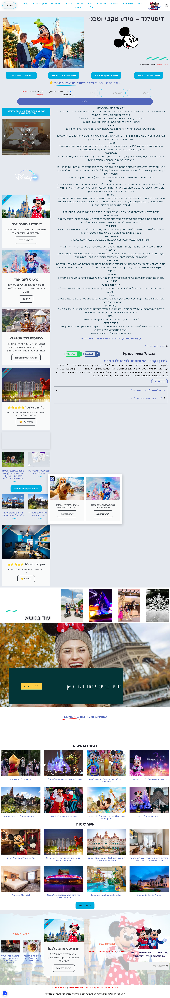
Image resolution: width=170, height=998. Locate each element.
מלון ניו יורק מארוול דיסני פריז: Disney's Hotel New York (63, 859)
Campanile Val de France (149, 895)
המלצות (57, 3)
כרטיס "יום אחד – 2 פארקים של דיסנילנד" (63, 779)
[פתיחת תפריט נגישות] (4, 993)
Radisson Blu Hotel (21, 895)
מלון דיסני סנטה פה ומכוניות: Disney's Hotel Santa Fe (63, 896)
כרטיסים (114, 3)
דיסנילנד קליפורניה (59, 987)
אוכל (70, 3)
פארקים (129, 3)
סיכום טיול (159, 65)
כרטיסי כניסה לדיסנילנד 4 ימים (21, 779)
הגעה (89, 3)
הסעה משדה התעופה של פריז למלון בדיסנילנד (13, 514)
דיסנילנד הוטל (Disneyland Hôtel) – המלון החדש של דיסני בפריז (106, 859)
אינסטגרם (92, 951)
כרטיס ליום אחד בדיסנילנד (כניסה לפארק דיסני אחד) (106, 780)
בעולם (92, 7)
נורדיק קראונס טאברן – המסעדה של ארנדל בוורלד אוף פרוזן (32, 958)
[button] (166, 5)
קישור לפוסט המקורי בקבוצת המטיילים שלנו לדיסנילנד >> (111, 338)
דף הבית (166, 65)
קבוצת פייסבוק (118, 951)
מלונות (102, 3)
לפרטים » (39, 476)
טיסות (25, 3)
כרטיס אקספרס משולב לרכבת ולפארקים (149, 779)
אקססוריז (77, 7)
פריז (86, 987)
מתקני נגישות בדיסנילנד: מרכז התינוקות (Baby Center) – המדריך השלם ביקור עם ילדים (13, 475)
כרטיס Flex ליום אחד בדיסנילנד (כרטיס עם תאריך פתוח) (106, 817)
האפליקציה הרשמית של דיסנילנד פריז (39, 472)
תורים (80, 3)
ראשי (139, 3)
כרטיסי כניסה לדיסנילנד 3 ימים (63, 816)
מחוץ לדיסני (41, 3)
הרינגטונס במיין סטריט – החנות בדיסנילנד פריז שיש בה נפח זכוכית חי (10, 959)
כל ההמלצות (159, 381)
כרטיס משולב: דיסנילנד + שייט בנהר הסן (39, 514)
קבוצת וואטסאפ (104, 951)
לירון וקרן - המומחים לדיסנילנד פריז (145, 398)
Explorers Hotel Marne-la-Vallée (106, 895)
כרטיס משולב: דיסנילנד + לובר (149, 816)
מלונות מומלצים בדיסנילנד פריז (21, 858)
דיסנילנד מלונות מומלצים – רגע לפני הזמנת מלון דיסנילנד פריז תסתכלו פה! (149, 859)
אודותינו (115, 987)
